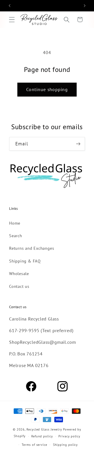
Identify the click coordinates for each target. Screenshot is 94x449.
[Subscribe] (78, 144)
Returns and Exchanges (31, 248)
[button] (11, 19)
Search (15, 235)
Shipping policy (65, 444)
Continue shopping (47, 89)
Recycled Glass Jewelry (44, 429)
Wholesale (19, 273)
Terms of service (34, 444)
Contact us (19, 286)
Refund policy (42, 436)
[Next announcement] (85, 6)
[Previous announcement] (10, 6)
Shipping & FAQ (25, 261)
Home (14, 223)
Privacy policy (69, 436)
